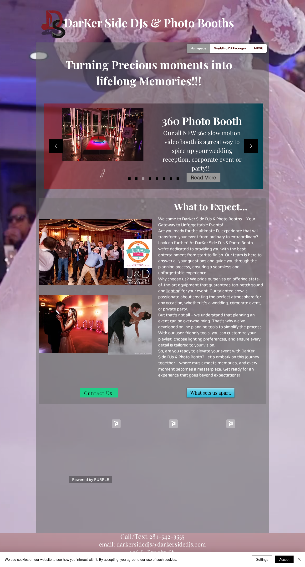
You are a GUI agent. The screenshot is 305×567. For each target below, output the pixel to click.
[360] (143, 178)
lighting (173, 290)
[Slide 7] (171, 178)
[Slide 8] (178, 178)
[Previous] (56, 146)
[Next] (251, 146)
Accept (284, 559)
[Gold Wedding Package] (150, 178)
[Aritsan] (157, 178)
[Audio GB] (164, 178)
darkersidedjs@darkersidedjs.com (161, 544)
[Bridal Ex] (129, 178)
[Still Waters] (136, 178)
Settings (262, 559)
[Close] (299, 559)
